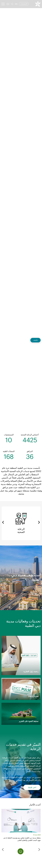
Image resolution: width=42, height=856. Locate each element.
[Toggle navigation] (3, 4)
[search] (12, 4)
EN (16, 4)
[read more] (27, 579)
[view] (7, 4)
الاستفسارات (23, 4)
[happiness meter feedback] (20, 851)
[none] (2, 849)
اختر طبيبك (32, 787)
